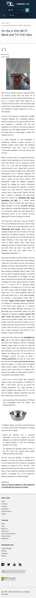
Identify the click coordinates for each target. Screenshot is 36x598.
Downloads (4, 509)
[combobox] (20, 15)
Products (4, 506)
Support (4, 514)
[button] (13, 10)
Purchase (4, 504)
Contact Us (5, 531)
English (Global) (6, 548)
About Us (4, 529)
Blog (7, 23)
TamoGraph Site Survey (10, 229)
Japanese (4, 553)
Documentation (6, 511)
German (4, 551)
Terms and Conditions (8, 533)
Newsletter (5, 538)
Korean (3, 556)
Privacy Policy (5, 536)
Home (2, 23)
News (3, 524)
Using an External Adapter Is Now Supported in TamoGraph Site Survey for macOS (18, 486)
